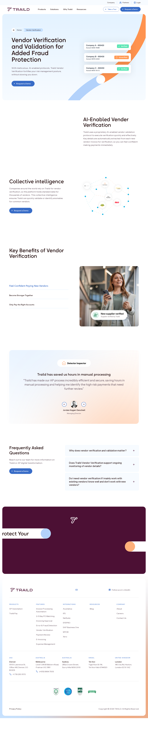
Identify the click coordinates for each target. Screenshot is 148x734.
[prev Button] (64, 404)
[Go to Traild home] (18, 9)
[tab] (38, 285)
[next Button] (83, 404)
